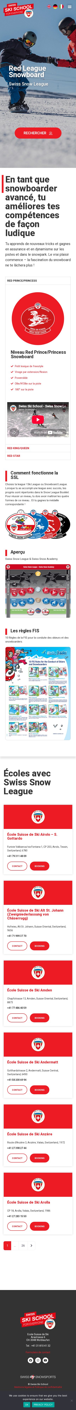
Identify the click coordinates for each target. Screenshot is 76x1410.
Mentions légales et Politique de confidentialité (38, 1387)
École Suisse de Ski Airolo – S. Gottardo (32, 836)
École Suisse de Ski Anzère (29, 1134)
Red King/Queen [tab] (18, 448)
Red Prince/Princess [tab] (22, 280)
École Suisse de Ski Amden (29, 990)
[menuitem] (49, 6)
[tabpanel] (38, 364)
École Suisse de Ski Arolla (28, 1202)
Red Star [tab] (13, 456)
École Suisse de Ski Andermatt (32, 1062)
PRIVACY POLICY (43, 1404)
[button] (69, 6)
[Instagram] (38, 1360)
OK (26, 1404)
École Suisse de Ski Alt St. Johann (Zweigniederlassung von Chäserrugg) (35, 914)
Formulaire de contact (38, 1352)
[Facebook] (30, 1360)
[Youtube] (45, 1360)
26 (23, 1245)
